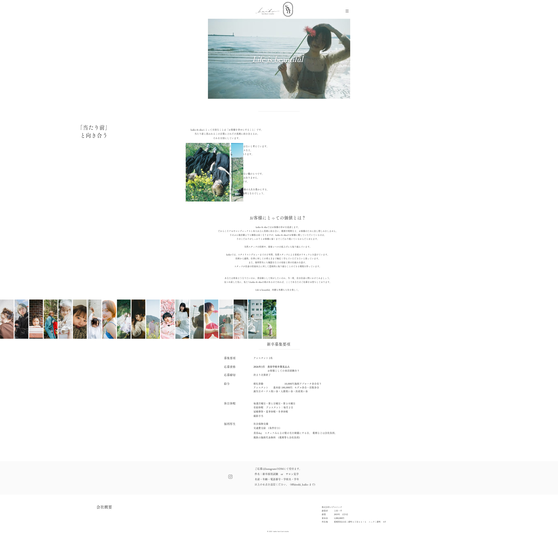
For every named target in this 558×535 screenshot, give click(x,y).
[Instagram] (230, 477)
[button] (347, 11)
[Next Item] (238, 172)
